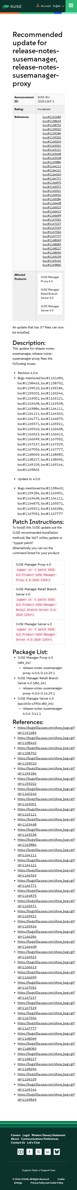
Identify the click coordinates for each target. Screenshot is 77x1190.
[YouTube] (20, 1152)
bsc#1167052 (52, 220)
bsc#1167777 (52, 236)
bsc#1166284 (52, 199)
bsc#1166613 (52, 211)
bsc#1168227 (52, 248)
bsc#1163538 (52, 158)
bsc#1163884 (52, 162)
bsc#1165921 (52, 191)
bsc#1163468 (52, 154)
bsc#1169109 (52, 257)
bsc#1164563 (52, 174)
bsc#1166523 (52, 207)
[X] (39, 1152)
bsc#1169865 (52, 265)
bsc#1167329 (52, 228)
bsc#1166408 (52, 203)
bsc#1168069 (52, 240)
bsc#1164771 (52, 178)
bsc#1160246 (52, 141)
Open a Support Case (43, 1170)
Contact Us (18, 1142)
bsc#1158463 (52, 121)
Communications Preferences (39, 1139)
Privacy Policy (38, 1183)
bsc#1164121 (52, 170)
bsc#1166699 (52, 215)
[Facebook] (29, 1152)
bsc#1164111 (52, 166)
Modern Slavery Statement (48, 1135)
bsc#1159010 (52, 129)
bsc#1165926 (52, 195)
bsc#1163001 (52, 146)
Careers (16, 1135)
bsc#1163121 (52, 150)
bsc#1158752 (52, 125)
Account (46, 6)
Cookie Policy (56, 1183)
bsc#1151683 (52, 117)
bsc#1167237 (52, 224)
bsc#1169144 (52, 261)
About (15, 1139)
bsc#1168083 (52, 244)
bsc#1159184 (52, 133)
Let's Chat (33, 1142)
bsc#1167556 (52, 232)
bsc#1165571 (52, 187)
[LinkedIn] (48, 1152)
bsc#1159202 (52, 137)
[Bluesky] (57, 1152)
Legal (26, 1135)
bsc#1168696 (52, 252)
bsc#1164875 (52, 183)
